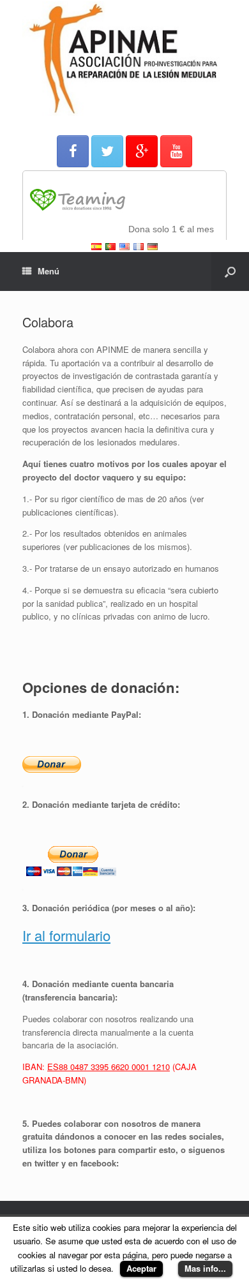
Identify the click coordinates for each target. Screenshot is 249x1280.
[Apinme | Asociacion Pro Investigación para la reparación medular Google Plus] (142, 151)
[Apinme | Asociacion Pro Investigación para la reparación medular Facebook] (73, 151)
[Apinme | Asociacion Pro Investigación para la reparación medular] (124, 58)
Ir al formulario (66, 935)
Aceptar (141, 1268)
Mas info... (205, 1268)
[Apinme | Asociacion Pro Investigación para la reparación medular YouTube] (176, 151)
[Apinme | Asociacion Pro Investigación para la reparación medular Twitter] (107, 151)
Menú (48, 271)
